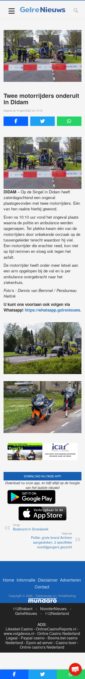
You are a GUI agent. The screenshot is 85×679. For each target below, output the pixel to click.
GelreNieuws (26, 613)
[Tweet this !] (42, 121)
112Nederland (57, 613)
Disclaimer (48, 580)
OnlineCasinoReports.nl (56, 629)
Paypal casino (33, 638)
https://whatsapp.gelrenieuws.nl (55, 310)
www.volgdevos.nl (19, 633)
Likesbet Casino (19, 629)
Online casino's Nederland (42, 647)
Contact (42, 586)
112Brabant (22, 608)
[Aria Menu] (11, 10)
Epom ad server (39, 642)
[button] (75, 669)
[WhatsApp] (69, 121)
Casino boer (66, 642)
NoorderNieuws (53, 608)
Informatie (26, 580)
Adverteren (70, 580)
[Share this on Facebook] (16, 121)
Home (8, 580)
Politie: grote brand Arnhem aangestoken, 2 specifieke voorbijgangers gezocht (51, 540)
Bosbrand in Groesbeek (30, 527)
